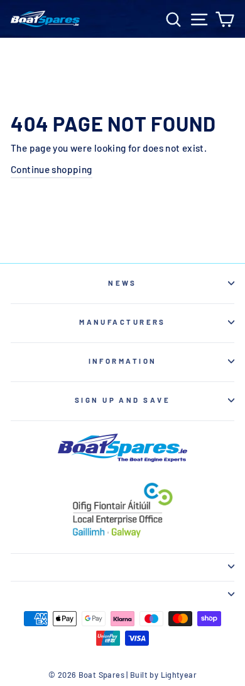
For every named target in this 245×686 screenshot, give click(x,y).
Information (123, 361)
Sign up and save (122, 400)
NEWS (122, 283)
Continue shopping (51, 169)
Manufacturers (122, 322)
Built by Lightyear (163, 675)
